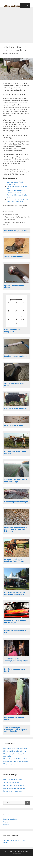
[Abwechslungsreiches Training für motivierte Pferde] (16, 655)
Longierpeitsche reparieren (15, 356)
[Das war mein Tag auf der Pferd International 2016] (16, 589)
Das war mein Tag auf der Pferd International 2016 (14, 593)
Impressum (7, 822)
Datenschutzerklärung (10, 819)
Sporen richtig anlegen (13, 256)
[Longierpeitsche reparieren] (16, 352)
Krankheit (16, 214)
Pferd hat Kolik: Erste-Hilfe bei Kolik (15, 759)
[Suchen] (27, 803)
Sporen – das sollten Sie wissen (14, 785)
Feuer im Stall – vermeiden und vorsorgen (15, 621)
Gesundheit (9, 212)
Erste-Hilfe (8, 214)
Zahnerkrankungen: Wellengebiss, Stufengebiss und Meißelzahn (15, 730)
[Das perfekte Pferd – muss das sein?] (16, 448)
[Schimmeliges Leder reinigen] (16, 498)
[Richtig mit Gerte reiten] (16, 422)
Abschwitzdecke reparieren (15, 408)
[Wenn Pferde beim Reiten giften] (16, 380)
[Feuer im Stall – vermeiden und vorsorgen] (16, 617)
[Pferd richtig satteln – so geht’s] (16, 714)
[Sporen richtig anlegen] (16, 253)
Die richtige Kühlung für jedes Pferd (15, 751)
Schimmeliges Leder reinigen (16, 502)
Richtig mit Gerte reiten (13, 425)
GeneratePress (16, 853)
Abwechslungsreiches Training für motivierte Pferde (16, 660)
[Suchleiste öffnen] (22, 5)
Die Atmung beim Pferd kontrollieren (15, 748)
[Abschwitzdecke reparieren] (16, 405)
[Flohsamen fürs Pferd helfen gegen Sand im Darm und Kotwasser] (16, 524)
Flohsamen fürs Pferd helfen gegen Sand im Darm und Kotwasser (15, 530)
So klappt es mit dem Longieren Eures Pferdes (14, 560)
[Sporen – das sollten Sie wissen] (16, 282)
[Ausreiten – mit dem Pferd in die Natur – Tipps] (16, 476)
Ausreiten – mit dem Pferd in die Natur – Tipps (15, 481)
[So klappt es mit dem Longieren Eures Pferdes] (16, 555)
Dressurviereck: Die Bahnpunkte (12, 331)
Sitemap (6, 825)
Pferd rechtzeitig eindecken (15, 230)
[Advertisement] (16, 24)
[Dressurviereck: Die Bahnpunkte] (16, 326)
